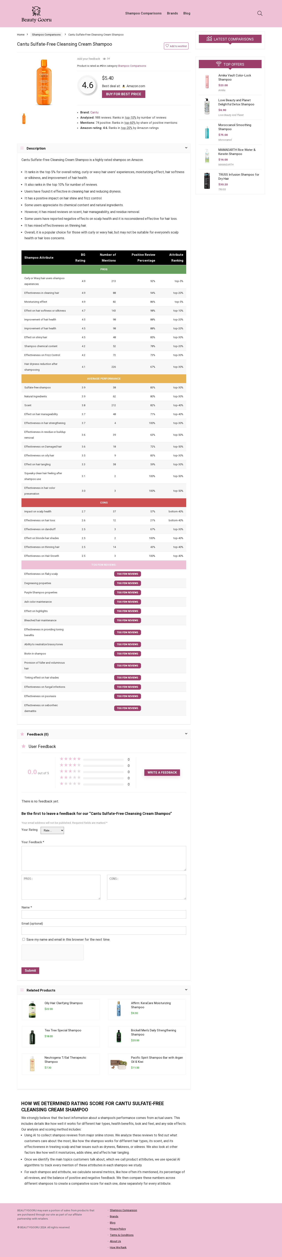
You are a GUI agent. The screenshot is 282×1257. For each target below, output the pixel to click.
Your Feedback (32, 842)
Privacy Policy (118, 1228)
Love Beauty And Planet (231, 115)
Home (20, 34)
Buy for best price (123, 94)
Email (32, 923)
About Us (115, 1241)
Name (26, 907)
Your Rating (29, 830)
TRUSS (222, 189)
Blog (186, 13)
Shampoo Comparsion (123, 1210)
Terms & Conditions (122, 1235)
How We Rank (118, 1247)
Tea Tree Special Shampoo (63, 1030)
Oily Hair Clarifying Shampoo (64, 1003)
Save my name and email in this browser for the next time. (68, 940)
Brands (172, 13)
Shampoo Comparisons (143, 13)
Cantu (94, 112)
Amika (221, 90)
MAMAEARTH (225, 164)
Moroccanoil (225, 139)
